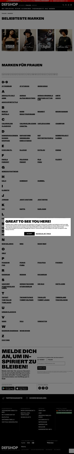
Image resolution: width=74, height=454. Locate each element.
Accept (29, 234)
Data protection (9, 229)
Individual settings (43, 234)
